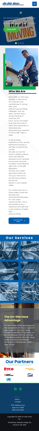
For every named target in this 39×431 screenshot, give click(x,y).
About (17, 399)
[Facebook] (15, 389)
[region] (19, 26)
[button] (16, 43)
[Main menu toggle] (34, 4)
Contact (18, 402)
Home (17, 397)
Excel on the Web (19, 425)
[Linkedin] (20, 389)
